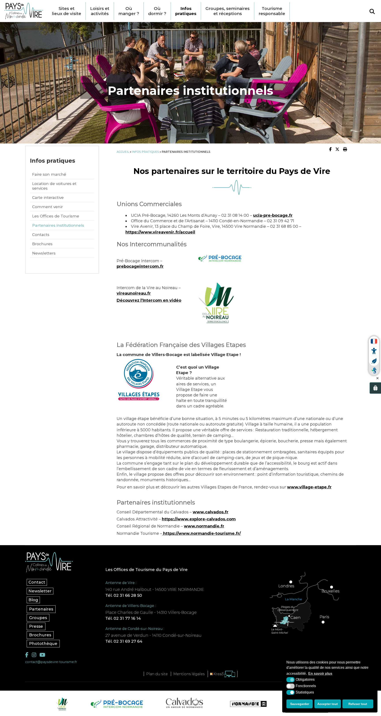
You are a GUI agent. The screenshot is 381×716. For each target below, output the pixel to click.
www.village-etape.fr (309, 487)
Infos (185, 11)
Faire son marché (49, 174)
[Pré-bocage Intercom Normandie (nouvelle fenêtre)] (116, 704)
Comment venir (47, 206)
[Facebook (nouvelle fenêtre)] (26, 655)
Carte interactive (48, 197)
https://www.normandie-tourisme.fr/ (201, 533)
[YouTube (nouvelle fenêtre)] (42, 655)
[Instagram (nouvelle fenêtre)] (34, 655)
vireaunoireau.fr (134, 293)
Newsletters (44, 253)
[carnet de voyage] (375, 388)
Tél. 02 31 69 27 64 (123, 641)
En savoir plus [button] (320, 673)
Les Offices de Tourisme (55, 216)
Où (128, 11)
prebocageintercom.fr (140, 266)
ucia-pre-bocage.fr (273, 215)
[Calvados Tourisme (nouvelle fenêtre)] (184, 702)
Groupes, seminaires (227, 11)
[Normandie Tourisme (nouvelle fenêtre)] (245, 704)
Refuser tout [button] (357, 704)
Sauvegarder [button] (299, 704)
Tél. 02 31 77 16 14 (123, 618)
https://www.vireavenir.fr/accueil (160, 232)
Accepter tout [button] (327, 704)
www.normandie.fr (204, 526)
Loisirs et (99, 11)
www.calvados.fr (210, 512)
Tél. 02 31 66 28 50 (123, 595)
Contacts (40, 234)
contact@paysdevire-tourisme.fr (51, 662)
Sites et (66, 11)
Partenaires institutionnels (58, 225)
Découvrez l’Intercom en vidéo (149, 300)
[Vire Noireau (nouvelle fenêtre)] (61, 704)
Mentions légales (189, 674)
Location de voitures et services (54, 185)
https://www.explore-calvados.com (199, 519)
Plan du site (157, 674)
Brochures (42, 243)
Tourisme (272, 11)
